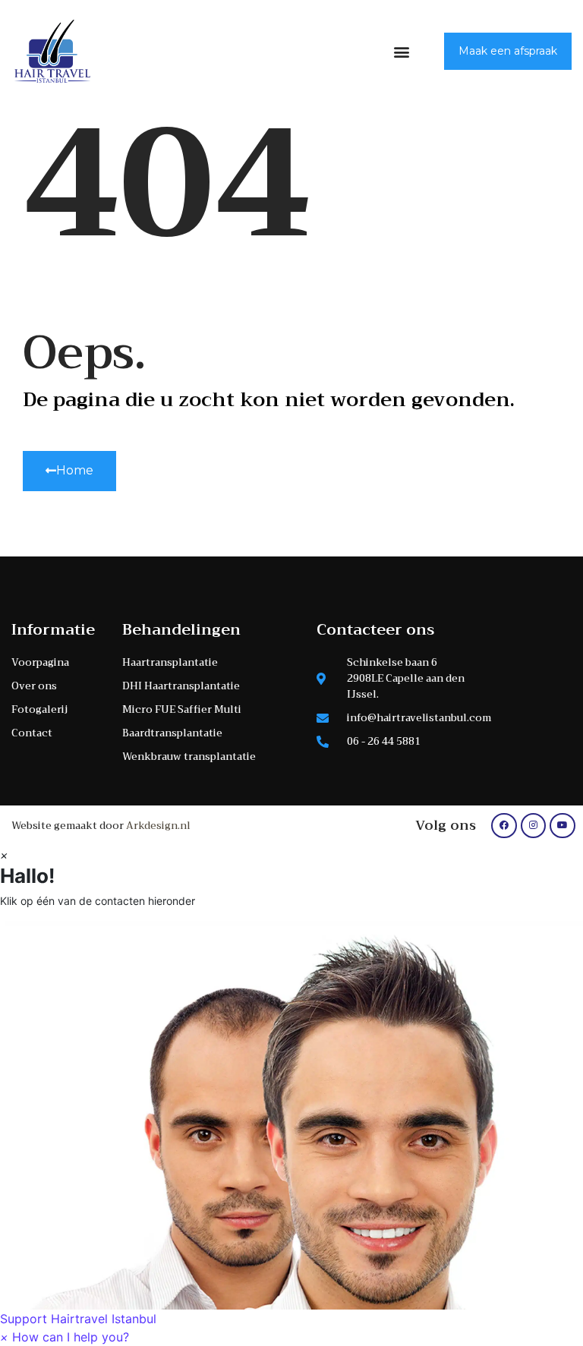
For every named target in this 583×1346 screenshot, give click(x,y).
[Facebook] (504, 826)
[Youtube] (562, 826)
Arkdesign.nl (158, 825)
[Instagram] (534, 826)
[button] (401, 51)
